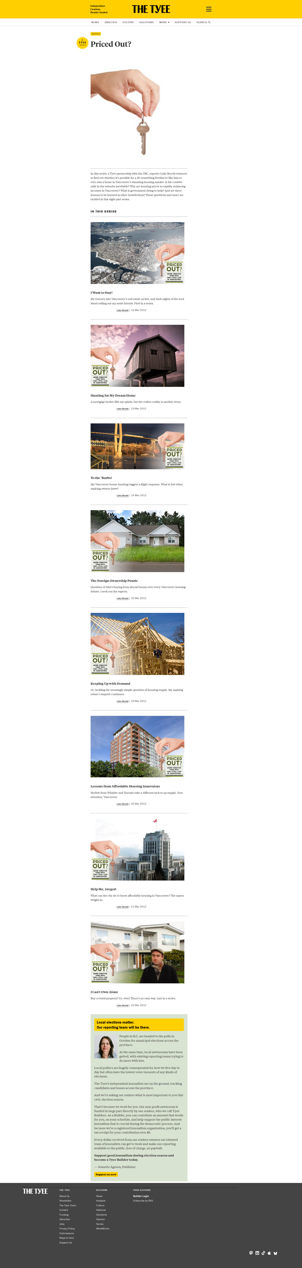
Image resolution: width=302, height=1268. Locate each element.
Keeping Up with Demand (110, 683)
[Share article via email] (92, 206)
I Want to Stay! (102, 292)
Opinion (100, 1219)
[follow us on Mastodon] (251, 1253)
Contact (63, 1210)
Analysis (111, 22)
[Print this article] (101, 206)
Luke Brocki (123, 310)
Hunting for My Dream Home (113, 395)
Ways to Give (66, 1237)
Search (202, 22)
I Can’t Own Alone (104, 992)
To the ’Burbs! (101, 478)
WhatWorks (102, 1228)
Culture (128, 22)
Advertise (64, 1219)
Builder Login (141, 1196)
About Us (64, 1196)
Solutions (146, 22)
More (163, 22)
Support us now (106, 1174)
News (95, 22)
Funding (63, 1214)
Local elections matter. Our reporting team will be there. (123, 1025)
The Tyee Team (67, 1205)
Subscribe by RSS (143, 1200)
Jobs (61, 1224)
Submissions (66, 1233)
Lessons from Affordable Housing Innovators (125, 786)
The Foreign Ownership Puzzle (114, 580)
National (101, 1210)
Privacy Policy (67, 1228)
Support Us (183, 22)
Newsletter (65, 1200)
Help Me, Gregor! (104, 889)
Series (99, 1224)
